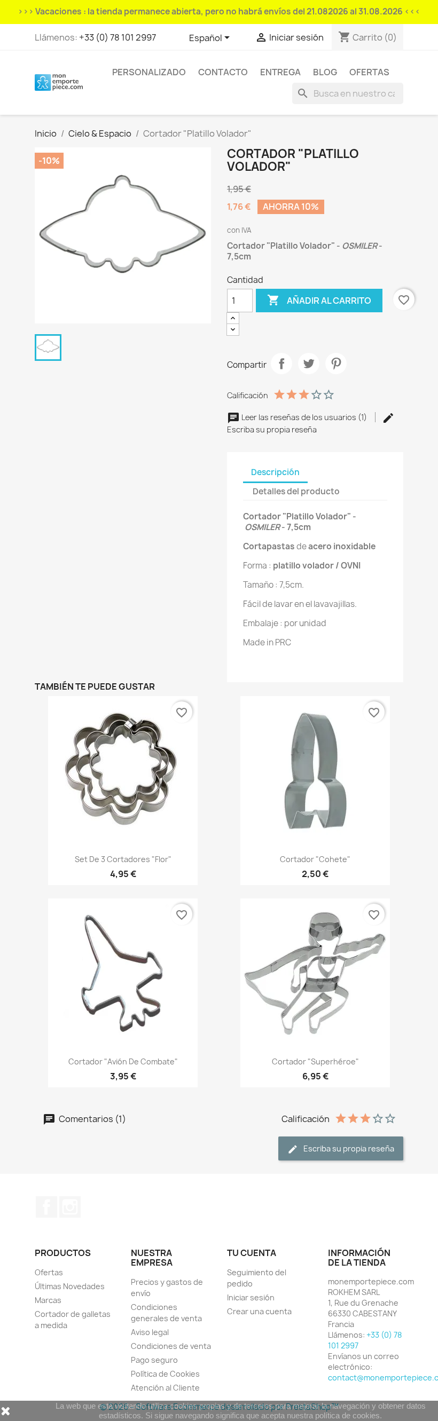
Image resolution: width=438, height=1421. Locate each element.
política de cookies (347, 1415)
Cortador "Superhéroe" (315, 1061)
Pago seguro (154, 1360)
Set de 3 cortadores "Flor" (123, 859)
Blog (325, 72)
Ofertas (369, 72)
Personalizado (149, 72)
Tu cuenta (251, 1253)
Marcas (48, 1300)
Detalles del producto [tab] (296, 491)
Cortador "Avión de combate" (123, 1061)
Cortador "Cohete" (315, 859)
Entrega (280, 72)
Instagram (70, 1207)
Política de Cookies (165, 1374)
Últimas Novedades (70, 1286)
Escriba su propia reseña (348, 1148)
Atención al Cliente (165, 1388)
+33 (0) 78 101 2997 (117, 37)
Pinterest (336, 363)
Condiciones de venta (171, 1346)
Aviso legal (150, 1332)
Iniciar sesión (251, 1297)
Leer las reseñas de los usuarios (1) (304, 417)
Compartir (281, 363)
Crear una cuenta (259, 1311)
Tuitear (308, 363)
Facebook (46, 1207)
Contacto (223, 72)
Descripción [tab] (275, 472)
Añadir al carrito (319, 300)
